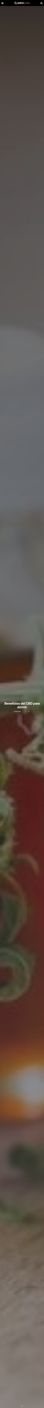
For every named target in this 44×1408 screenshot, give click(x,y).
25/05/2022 (17, 711)
